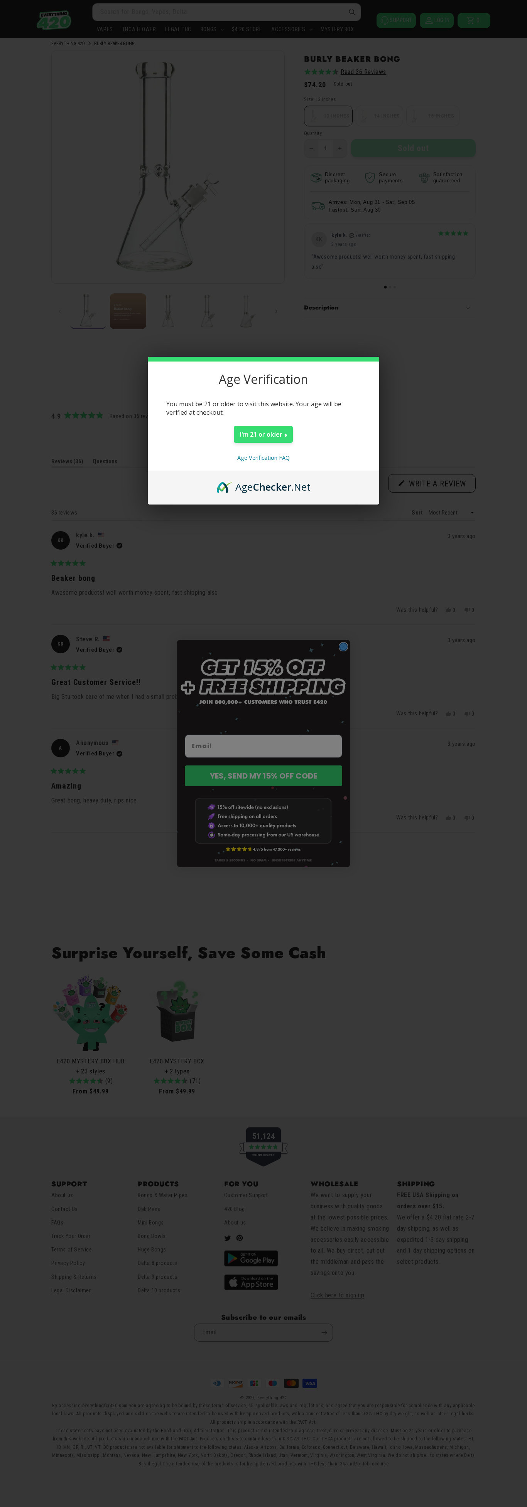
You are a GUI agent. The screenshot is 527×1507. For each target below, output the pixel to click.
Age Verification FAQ (263, 457)
